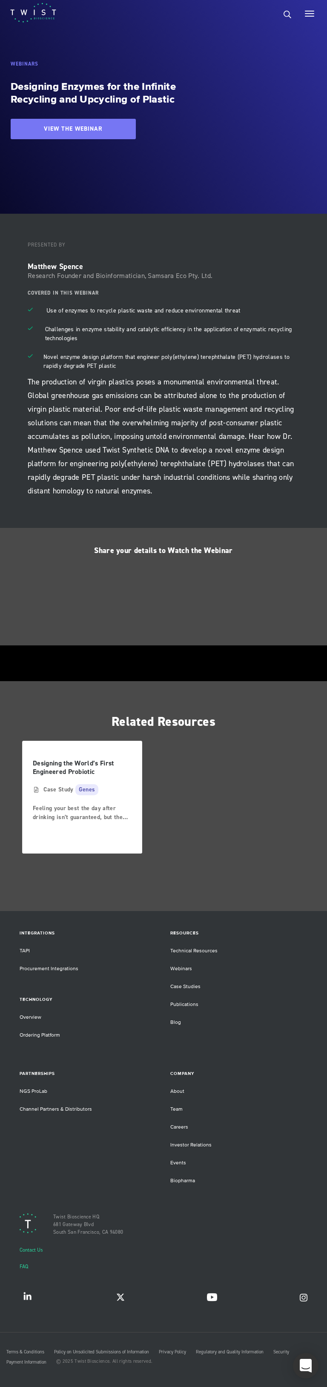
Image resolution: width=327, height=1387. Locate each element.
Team (176, 1109)
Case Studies (185, 986)
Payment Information (26, 1362)
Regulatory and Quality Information (230, 1352)
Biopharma (182, 1181)
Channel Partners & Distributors (56, 1109)
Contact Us (31, 1250)
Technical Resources (194, 951)
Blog (175, 1022)
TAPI (25, 951)
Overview (30, 1017)
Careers (179, 1127)
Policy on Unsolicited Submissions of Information (101, 1352)
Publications (184, 1004)
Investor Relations (191, 1145)
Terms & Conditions (25, 1352)
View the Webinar (73, 129)
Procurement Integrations (49, 969)
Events (178, 1163)
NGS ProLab (33, 1091)
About (177, 1091)
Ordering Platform (40, 1035)
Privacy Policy (172, 1352)
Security (281, 1352)
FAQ (24, 1267)
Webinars (181, 969)
